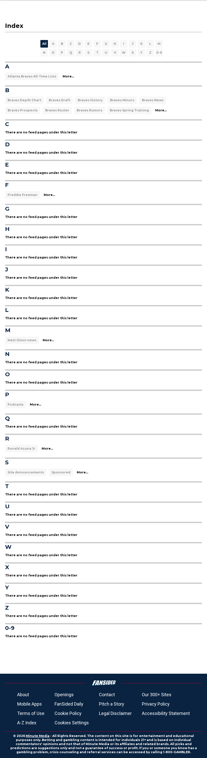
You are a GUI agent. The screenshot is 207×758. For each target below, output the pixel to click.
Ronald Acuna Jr (21, 448)
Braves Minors (122, 100)
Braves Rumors (89, 110)
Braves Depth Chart (24, 100)
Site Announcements (26, 472)
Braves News (153, 100)
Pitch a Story (111, 704)
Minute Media (37, 736)
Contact (107, 694)
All (44, 44)
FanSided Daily (69, 704)
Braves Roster (57, 110)
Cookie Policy (68, 713)
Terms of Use (30, 713)
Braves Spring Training (129, 110)
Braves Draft (59, 100)
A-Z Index (26, 722)
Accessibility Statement (166, 713)
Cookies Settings (72, 722)
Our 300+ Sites (156, 694)
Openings (64, 694)
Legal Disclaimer (115, 713)
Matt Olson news (22, 340)
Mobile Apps (29, 704)
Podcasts (15, 404)
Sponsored (60, 472)
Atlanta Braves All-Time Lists (32, 76)
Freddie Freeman (22, 195)
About (23, 694)
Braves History (90, 100)
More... (68, 76)
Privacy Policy (156, 704)
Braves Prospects (23, 110)
